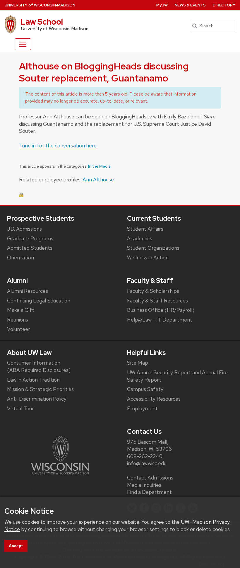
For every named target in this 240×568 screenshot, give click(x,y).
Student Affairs (145, 228)
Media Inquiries (144, 485)
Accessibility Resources (154, 398)
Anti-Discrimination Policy (36, 398)
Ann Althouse (98, 179)
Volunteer (18, 329)
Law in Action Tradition (33, 379)
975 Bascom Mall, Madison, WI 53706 (149, 445)
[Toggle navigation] (23, 44)
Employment (142, 408)
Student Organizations (153, 247)
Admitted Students (29, 247)
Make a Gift (20, 310)
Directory (224, 5)
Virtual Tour (20, 408)
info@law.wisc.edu (147, 463)
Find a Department (149, 492)
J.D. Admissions (24, 228)
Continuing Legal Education (38, 300)
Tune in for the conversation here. (58, 145)
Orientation (20, 257)
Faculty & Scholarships (153, 291)
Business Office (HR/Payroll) (160, 310)
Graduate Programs (30, 238)
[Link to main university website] (60, 455)
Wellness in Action (148, 257)
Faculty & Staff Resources (157, 300)
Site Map (137, 362)
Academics (139, 238)
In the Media (99, 166)
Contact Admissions (150, 477)
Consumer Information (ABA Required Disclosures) (39, 366)
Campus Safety (145, 389)
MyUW (162, 5)
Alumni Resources (27, 291)
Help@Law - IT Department (159, 319)
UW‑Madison (40, 5)
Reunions (17, 319)
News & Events (190, 5)
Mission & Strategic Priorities (40, 389)
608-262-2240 (144, 456)
